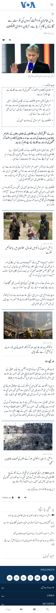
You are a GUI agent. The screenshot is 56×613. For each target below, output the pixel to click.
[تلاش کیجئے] (47, 609)
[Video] (21, 609)
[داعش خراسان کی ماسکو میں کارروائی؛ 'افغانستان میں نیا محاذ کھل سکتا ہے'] (28, 226)
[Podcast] (16, 578)
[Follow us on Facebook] (51, 578)
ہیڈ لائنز (8, 609)
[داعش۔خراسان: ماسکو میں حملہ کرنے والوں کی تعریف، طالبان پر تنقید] (28, 436)
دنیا (53, 13)
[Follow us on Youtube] (37, 578)
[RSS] (23, 578)
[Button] (9, 40)
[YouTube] (34, 609)
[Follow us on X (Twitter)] (44, 578)
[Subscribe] (9, 578)
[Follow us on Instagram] (30, 578)
